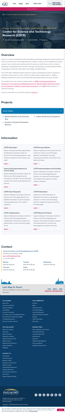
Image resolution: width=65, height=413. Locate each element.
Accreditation (6, 310)
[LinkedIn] (56, 395)
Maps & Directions (7, 334)
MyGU (34, 305)
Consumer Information (8, 312)
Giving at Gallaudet (37, 343)
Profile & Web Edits (37, 319)
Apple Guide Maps (7, 345)
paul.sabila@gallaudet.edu (11, 256)
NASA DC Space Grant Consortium (26, 86)
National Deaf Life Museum (10, 343)
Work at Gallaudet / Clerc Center (40, 329)
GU (4, 14)
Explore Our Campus (8, 329)
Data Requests (36, 336)
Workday (34, 317)
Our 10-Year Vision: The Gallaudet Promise (14, 314)
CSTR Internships (10, 147)
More (7, 164)
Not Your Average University (10, 321)
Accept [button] (60, 410)
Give (27, 4)
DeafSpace (5, 348)
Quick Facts (6, 303)
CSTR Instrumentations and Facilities (47, 168)
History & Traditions (8, 308)
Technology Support (37, 310)
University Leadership (8, 305)
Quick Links (37, 4)
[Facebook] (52, 395)
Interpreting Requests (38, 312)
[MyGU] (36, 395)
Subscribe (35, 339)
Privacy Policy (33, 411)
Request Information (53, 291)
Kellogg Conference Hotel (9, 339)
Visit (14, 4)
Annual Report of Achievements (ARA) (12, 317)
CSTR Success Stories (42, 147)
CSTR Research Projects (43, 213)
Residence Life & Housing (9, 363)
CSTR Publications (40, 191)
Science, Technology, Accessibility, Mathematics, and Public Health (30, 28)
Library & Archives (37, 308)
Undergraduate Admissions (10, 367)
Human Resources (7, 358)
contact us (34, 92)
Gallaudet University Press (39, 345)
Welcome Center (7, 341)
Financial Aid (6, 356)
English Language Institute (9, 376)
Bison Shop (35, 321)
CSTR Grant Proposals (12, 191)
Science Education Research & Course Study (15, 169)
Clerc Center (6, 374)
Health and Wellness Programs (40, 314)
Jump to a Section (31, 9)
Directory (34, 303)
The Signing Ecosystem (9, 319)
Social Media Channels (38, 332)
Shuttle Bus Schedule (8, 336)
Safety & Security (7, 365)
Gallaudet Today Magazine (39, 341)
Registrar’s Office (7, 360)
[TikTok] (59, 395)
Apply (21, 3)
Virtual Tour (5, 332)
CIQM (44, 86)
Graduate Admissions (8, 370)
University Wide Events (38, 334)
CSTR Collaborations (12, 213)
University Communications (10, 372)
